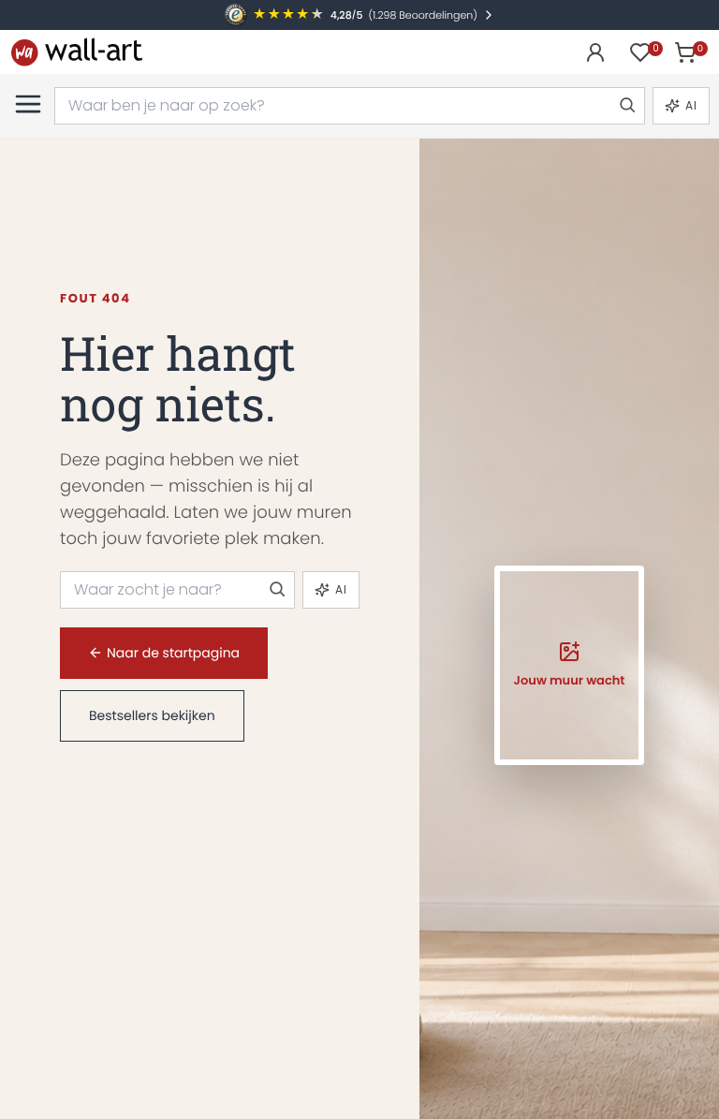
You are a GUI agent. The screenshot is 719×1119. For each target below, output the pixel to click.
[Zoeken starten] (626, 106)
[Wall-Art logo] (76, 51)
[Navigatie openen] (28, 104)
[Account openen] (595, 52)
